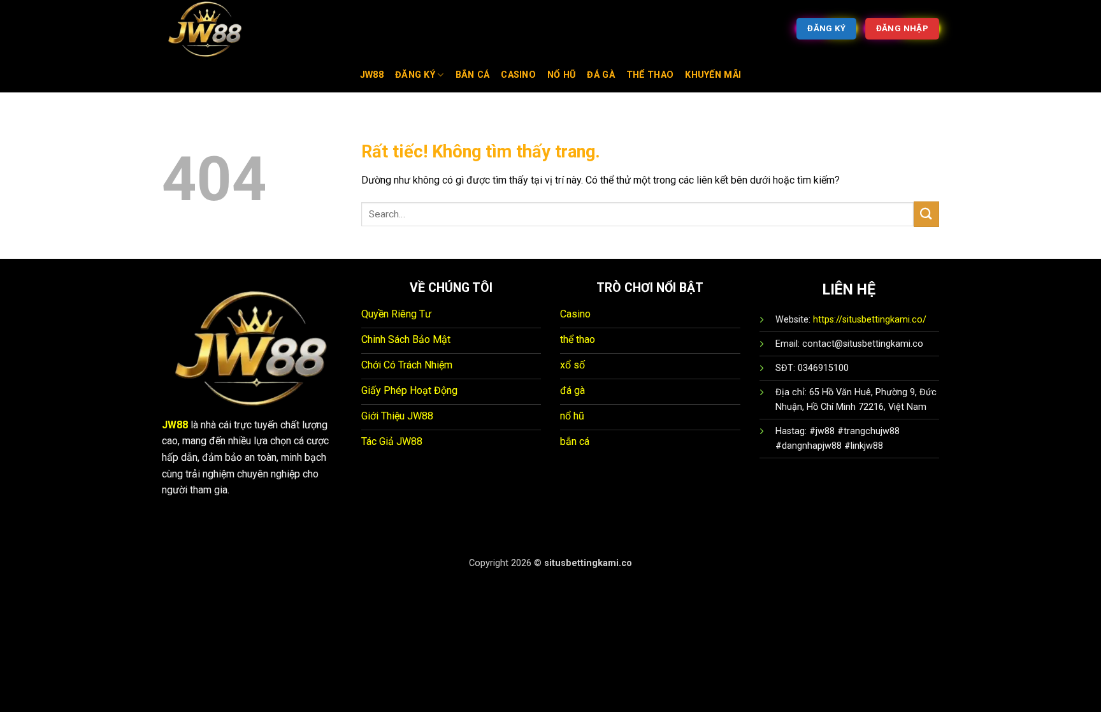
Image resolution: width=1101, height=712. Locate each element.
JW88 (372, 74)
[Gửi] (926, 213)
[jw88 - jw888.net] (225, 28)
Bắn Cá (473, 74)
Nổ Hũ (561, 74)
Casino (518, 74)
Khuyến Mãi (713, 74)
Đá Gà (600, 74)
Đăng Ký (415, 74)
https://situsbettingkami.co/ (869, 319)
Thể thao (649, 74)
